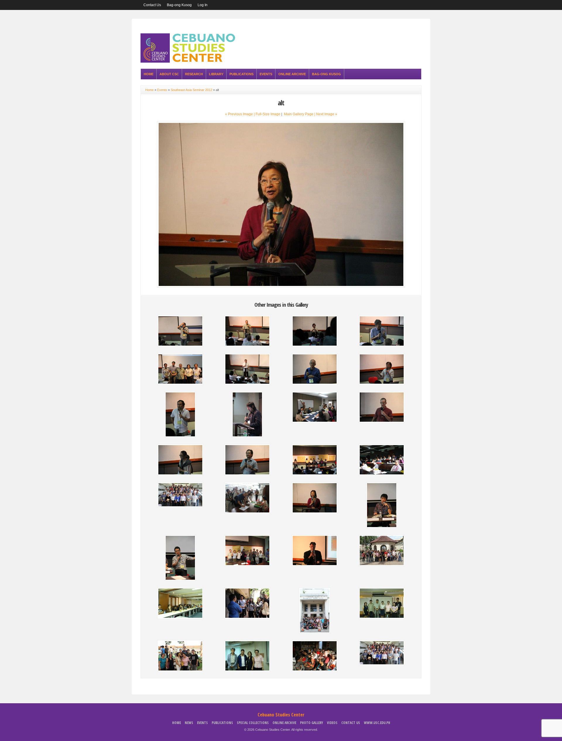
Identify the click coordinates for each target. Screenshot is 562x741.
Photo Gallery (311, 722)
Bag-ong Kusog (179, 5)
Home (148, 74)
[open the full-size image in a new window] (281, 286)
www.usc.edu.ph (377, 722)
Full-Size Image (268, 114)
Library (216, 74)
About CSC (169, 74)
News (189, 722)
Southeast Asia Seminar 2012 (191, 90)
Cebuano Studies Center (281, 714)
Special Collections (253, 722)
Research (194, 74)
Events (266, 74)
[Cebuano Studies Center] (189, 61)
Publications (241, 74)
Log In (203, 5)
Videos (332, 722)
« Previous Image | (240, 114)
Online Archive (292, 74)
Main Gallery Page (298, 114)
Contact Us (152, 5)
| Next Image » (325, 114)
